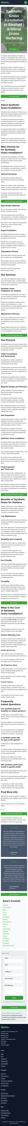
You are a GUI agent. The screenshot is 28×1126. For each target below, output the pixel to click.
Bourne (5, 912)
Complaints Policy (6, 1113)
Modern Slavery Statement (8, 1095)
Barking (3, 809)
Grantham (5, 905)
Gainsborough (6, 928)
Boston (4, 909)
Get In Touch (14, 1007)
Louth (4, 926)
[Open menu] (25, 2)
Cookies (3, 1078)
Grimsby (5, 936)
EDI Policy (3, 1098)
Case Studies (4, 1063)
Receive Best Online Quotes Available (14, 494)
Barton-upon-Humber (8, 945)
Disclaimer (4, 1103)
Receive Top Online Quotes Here (14, 201)
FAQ (2, 1056)
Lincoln (5, 914)
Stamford (5, 924)
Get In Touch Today (14, 96)
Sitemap (3, 1117)
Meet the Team (5, 1083)
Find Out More (14, 602)
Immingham (6, 943)
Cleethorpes (6, 938)
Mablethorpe (6, 933)
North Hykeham (7, 907)
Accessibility (4, 1100)
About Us (3, 1073)
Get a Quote (13, 49)
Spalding (5, 919)
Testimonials (4, 1061)
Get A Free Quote (14, 894)
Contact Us (4, 1059)
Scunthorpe (6, 940)
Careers (3, 1066)
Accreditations (4, 1085)
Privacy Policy (4, 1076)
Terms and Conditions (6, 1081)
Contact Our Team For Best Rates (14, 335)
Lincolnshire (6, 917)
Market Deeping (7, 921)
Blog (2, 1054)
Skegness (5, 931)
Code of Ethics (5, 1115)
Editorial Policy (5, 1110)
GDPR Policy (4, 1093)
